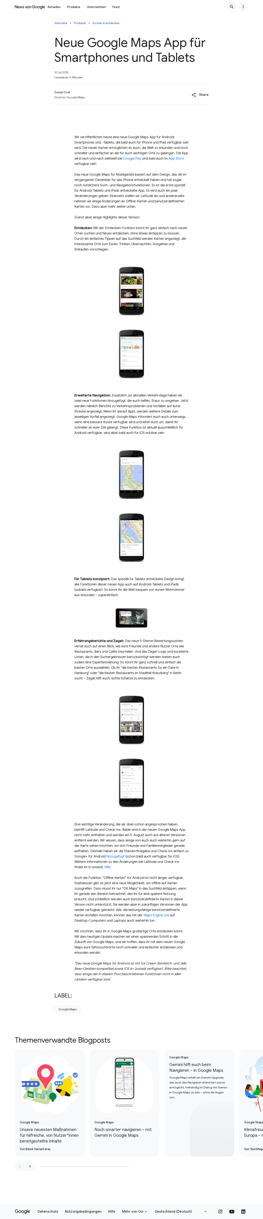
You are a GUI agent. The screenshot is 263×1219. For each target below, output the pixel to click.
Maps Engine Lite (156, 915)
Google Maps (68, 1009)
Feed (115, 7)
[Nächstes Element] (30, 1166)
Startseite (60, 23)
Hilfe (107, 867)
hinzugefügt (115, 856)
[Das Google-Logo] (22, 1211)
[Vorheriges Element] (20, 1166)
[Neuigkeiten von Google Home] (30, 7)
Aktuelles (54, 7)
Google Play (132, 158)
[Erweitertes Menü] (243, 7)
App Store (176, 158)
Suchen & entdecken (106, 23)
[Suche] (232, 7)
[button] (200, 95)
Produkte (73, 7)
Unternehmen (96, 7)
